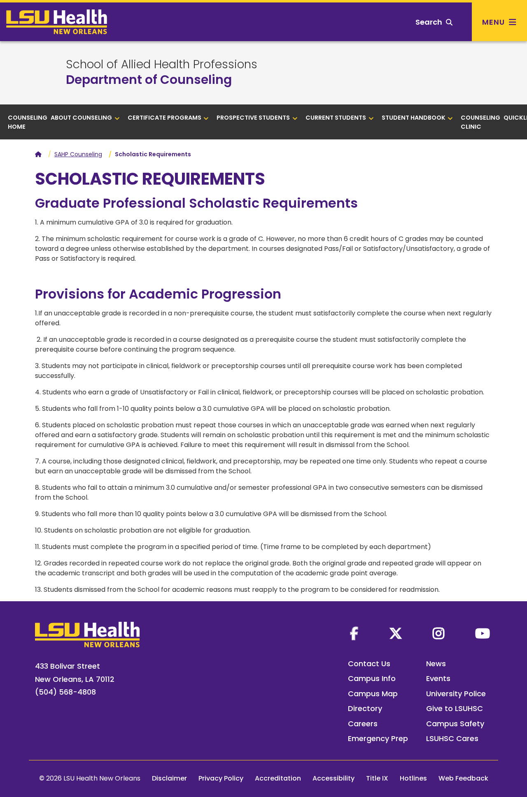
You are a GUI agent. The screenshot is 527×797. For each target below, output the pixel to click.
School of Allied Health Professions (161, 65)
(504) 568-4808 (65, 692)
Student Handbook (413, 118)
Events (438, 678)
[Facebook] (354, 633)
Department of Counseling (149, 79)
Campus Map (373, 693)
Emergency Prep (378, 738)
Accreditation (278, 778)
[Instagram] (438, 633)
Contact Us (369, 663)
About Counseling (81, 118)
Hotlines (413, 778)
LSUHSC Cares (452, 738)
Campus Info (372, 678)
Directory (365, 708)
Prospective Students (253, 118)
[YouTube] (482, 633)
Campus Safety (455, 723)
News (436, 663)
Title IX (377, 778)
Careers (363, 723)
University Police (456, 693)
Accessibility (333, 778)
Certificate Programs (164, 118)
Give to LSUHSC (454, 708)
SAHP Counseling (78, 154)
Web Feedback (463, 778)
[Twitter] (395, 633)
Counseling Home (27, 122)
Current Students (335, 118)
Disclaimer (169, 778)
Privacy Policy (220, 778)
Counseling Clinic (480, 122)
